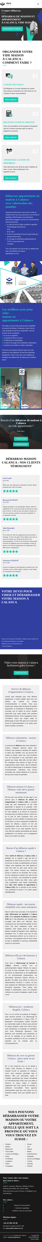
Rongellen (30, 1156)
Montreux (19, 1186)
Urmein (29, 1161)
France (22, 1191)
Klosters (8, 1144)
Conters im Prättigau (12, 1154)
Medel (29, 1151)
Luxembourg (7, 1193)
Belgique (30, 1191)
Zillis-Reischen (32, 1154)
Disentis (29, 1166)
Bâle (26, 1188)
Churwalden (9, 1151)
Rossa (7, 1156)
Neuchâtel (12, 1188)
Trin (28, 1146)
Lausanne (12, 1186)
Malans (7, 1146)
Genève (5, 1186)
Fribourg (6, 1188)
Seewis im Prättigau (33, 1159)
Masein (29, 1149)
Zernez (29, 1144)
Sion (18, 1188)
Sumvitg (30, 1163)
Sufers (7, 1163)
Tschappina (9, 1166)
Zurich (22, 1188)
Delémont (26, 1186)
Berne (32, 1186)
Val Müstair (9, 1159)
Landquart (8, 1161)
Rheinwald (8, 1149)
